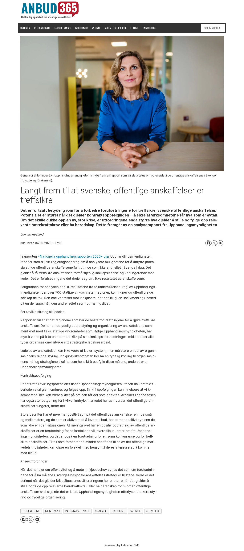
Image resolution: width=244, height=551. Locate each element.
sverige (135, 511)
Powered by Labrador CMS (122, 545)
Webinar (96, 28)
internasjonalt (77, 511)
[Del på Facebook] (208, 243)
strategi (153, 511)
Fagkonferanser (63, 28)
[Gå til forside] (50, 10)
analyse (101, 511)
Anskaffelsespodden (115, 28)
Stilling (134, 28)
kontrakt (52, 511)
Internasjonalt (42, 28)
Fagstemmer (81, 28)
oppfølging (31, 511)
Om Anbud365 (149, 28)
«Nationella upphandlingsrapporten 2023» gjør (73, 256)
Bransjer (25, 28)
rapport (118, 511)
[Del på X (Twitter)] (214, 243)
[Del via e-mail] (220, 243)
